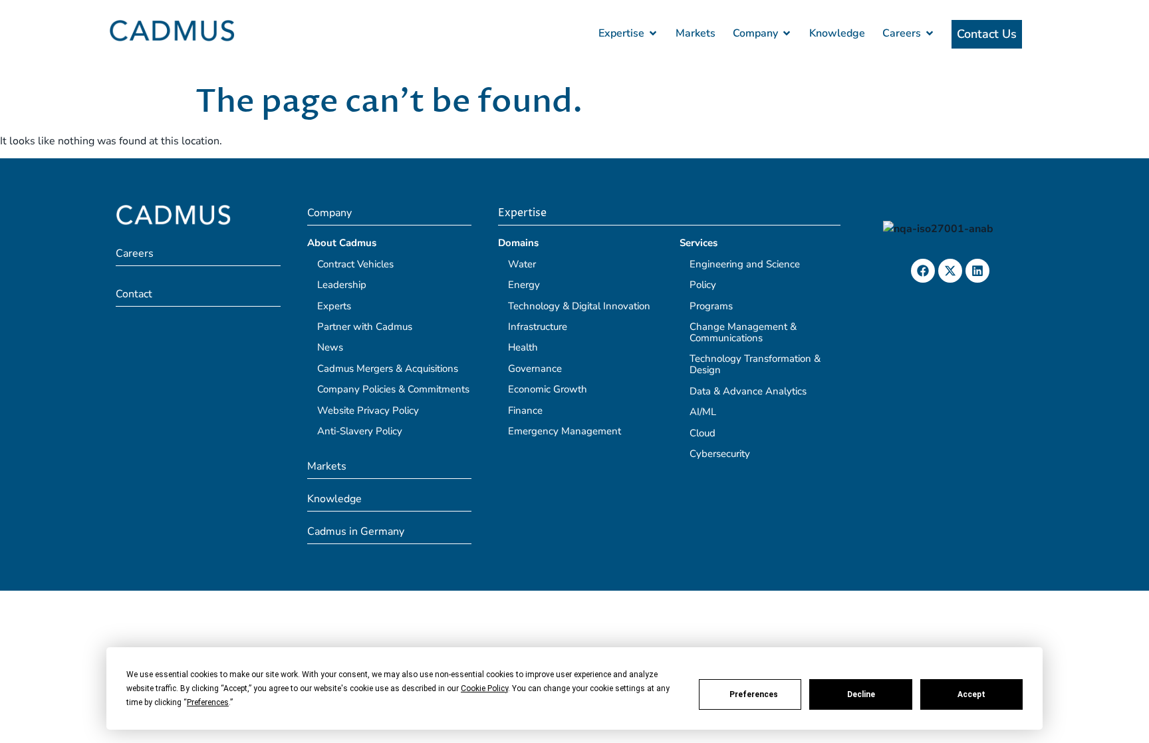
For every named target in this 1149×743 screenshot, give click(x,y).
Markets (326, 466)
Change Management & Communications (743, 332)
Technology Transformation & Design (755, 364)
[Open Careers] (929, 33)
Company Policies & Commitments (393, 389)
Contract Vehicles (355, 264)
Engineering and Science (745, 264)
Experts (334, 306)
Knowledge (334, 499)
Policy (703, 284)
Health (523, 347)
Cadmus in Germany (355, 531)
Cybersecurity (720, 453)
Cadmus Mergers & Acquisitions (387, 368)
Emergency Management (564, 431)
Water (522, 264)
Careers (135, 253)
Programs (711, 306)
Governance (535, 368)
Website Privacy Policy (368, 410)
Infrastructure (537, 326)
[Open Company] (786, 33)
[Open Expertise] (653, 33)
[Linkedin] (977, 271)
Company (329, 213)
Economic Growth (547, 389)
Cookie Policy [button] (484, 688)
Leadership (341, 284)
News (330, 347)
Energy (524, 284)
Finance (525, 410)
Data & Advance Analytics (748, 391)
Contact (134, 294)
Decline (861, 694)
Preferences (753, 694)
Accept (971, 694)
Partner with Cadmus (364, 326)
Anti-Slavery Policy (359, 431)
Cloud (702, 433)
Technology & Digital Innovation (579, 306)
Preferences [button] (208, 702)
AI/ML (703, 411)
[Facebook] (923, 271)
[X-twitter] (950, 271)
